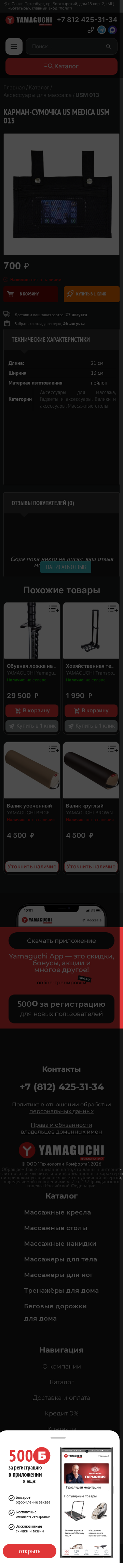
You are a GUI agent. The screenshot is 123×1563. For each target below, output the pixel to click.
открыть (29, 1551)
